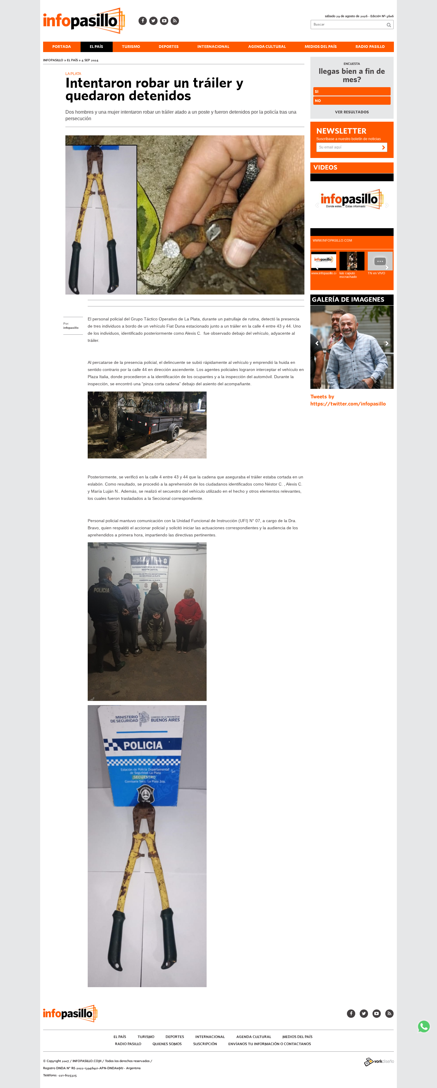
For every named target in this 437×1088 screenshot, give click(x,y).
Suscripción (205, 1044)
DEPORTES (169, 46)
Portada (61, 46)
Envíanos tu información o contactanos (269, 1044)
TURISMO (131, 46)
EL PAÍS (96, 46)
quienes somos (167, 1044)
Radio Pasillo (370, 46)
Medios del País (321, 46)
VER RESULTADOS (352, 112)
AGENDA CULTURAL (267, 46)
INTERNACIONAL (213, 46)
